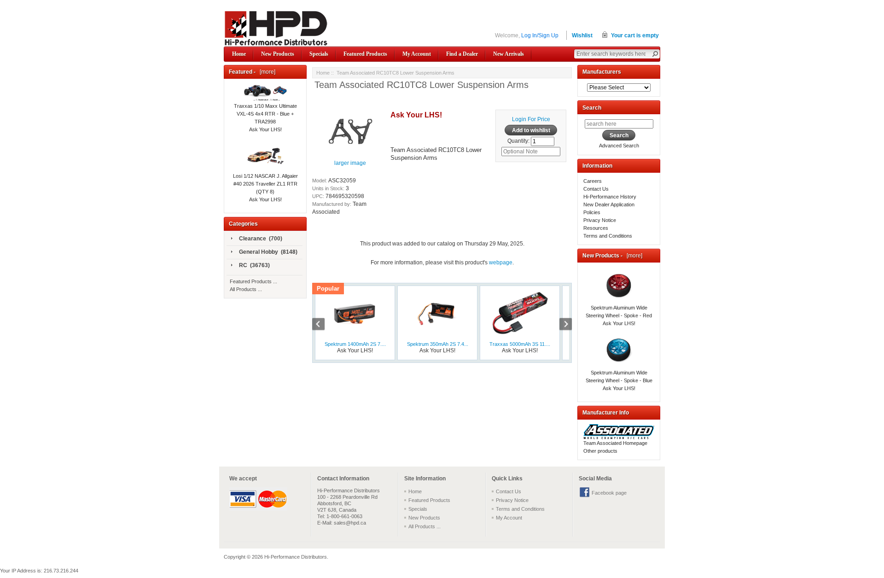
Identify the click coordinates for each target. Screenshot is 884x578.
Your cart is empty (635, 35)
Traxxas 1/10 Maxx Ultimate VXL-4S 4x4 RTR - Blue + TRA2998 (265, 113)
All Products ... (246, 289)
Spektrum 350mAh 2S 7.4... (437, 344)
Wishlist (582, 35)
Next (560, 325)
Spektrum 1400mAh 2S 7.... (355, 344)
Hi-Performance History (609, 196)
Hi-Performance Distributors (295, 557)
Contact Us (596, 189)
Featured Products (365, 54)
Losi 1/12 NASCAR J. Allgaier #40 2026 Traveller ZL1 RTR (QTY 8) (265, 183)
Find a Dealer (462, 54)
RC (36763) (254, 265)
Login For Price (531, 119)
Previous (323, 325)
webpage (500, 262)
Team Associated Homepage (615, 443)
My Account (416, 54)
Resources (595, 228)
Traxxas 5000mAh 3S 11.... (519, 344)
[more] (266, 72)
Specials (318, 54)
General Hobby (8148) (268, 252)
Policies (591, 212)
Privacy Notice (599, 220)
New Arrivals (508, 54)
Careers (592, 181)
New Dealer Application (608, 204)
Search (591, 108)
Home (239, 54)
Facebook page (609, 493)
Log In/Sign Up (539, 35)
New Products (277, 54)
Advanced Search (619, 145)
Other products (600, 451)
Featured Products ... (253, 281)
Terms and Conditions (607, 236)
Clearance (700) (260, 238)
